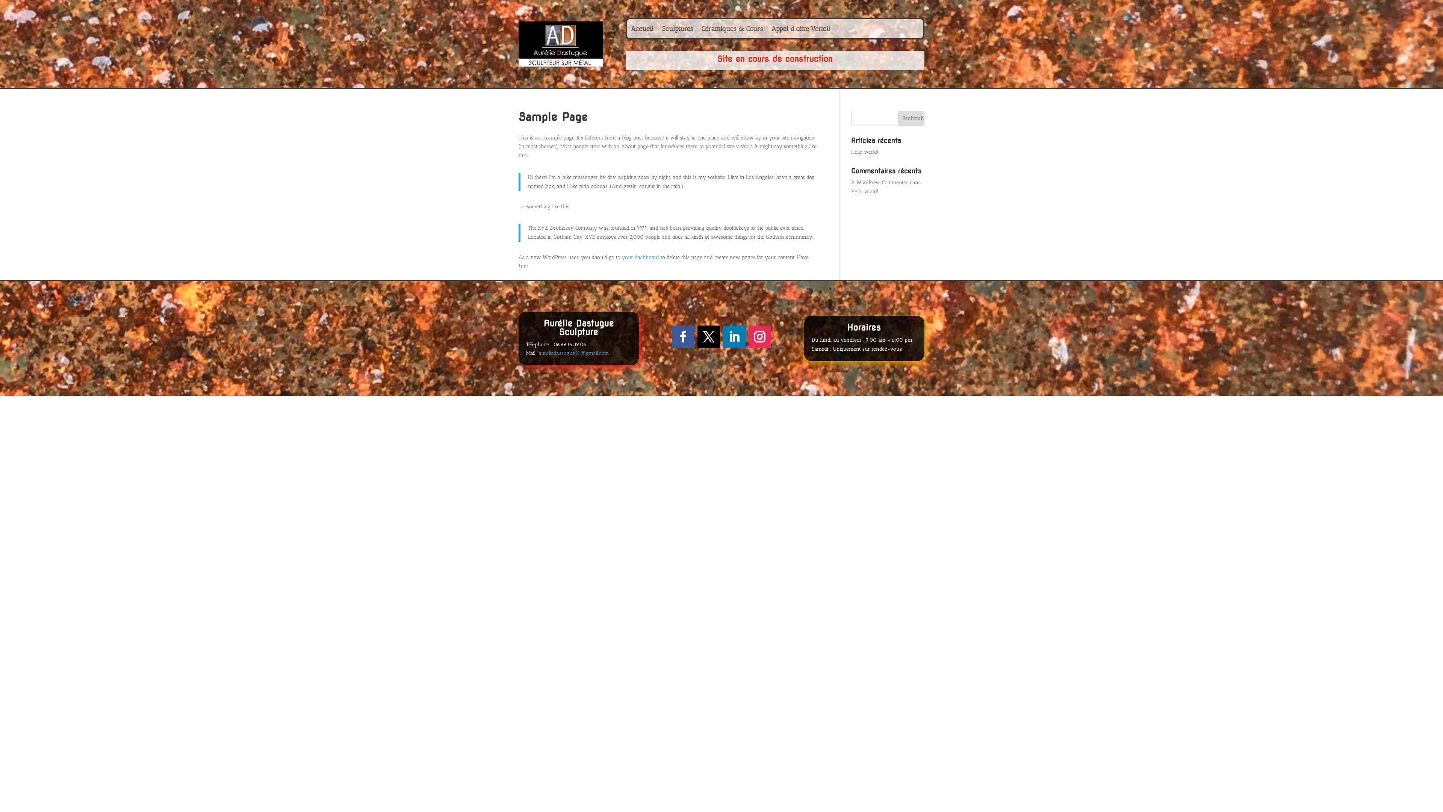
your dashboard (640, 257)
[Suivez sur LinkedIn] (734, 337)
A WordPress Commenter (879, 182)
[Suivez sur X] (708, 337)
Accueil (642, 29)
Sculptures (677, 29)
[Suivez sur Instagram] (760, 337)
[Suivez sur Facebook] (683, 337)
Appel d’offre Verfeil (800, 29)
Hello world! (864, 152)
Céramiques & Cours (732, 29)
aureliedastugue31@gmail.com (573, 353)
